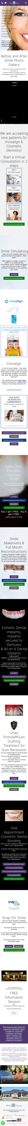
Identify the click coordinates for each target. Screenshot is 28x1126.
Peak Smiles (22, 380)
